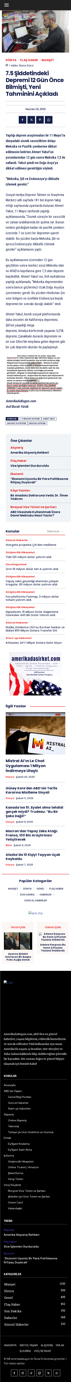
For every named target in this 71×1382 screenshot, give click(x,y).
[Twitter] (31, 120)
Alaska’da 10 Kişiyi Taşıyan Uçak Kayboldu (33, 856)
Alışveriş (16, 447)
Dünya (11, 60)
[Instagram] (23, 1373)
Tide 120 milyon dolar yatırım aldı (28, 557)
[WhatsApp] (48, 120)
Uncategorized (16, 564)
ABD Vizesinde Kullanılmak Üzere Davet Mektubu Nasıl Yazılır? (35, 513)
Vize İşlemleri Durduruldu (29, 466)
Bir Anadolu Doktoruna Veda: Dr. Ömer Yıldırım (39, 497)
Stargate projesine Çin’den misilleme (31, 545)
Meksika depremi (37, 423)
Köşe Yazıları (20, 490)
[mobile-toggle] (6, 5)
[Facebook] (22, 120)
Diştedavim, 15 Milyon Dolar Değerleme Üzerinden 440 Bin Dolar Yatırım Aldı (32, 613)
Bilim (9, 845)
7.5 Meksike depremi (30, 419)
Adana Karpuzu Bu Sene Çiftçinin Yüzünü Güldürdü (53, 947)
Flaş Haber (29, 60)
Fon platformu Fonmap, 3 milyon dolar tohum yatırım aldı (32, 598)
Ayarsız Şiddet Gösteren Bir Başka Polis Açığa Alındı (18, 956)
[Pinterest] (40, 120)
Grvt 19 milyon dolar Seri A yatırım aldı (32, 569)
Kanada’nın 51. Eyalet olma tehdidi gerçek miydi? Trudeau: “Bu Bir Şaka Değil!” (34, 811)
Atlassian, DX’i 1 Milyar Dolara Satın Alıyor (34, 643)
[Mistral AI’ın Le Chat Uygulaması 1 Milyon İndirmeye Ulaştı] (35, 733)
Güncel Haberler (17, 540)
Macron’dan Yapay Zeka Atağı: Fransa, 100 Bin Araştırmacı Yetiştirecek (32, 835)
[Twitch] (40, 1373)
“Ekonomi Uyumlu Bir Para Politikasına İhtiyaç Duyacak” (39, 480)
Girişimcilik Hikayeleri (20, 552)
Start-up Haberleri (19, 638)
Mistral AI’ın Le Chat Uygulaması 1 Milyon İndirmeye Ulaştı (26, 765)
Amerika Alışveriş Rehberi (29, 453)
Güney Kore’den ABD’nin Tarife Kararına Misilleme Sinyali (31, 790)
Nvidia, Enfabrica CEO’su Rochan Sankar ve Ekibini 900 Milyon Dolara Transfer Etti (35, 628)
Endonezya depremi (16, 423)
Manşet (47, 60)
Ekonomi (16, 473)
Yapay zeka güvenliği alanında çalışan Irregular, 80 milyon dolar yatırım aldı (32, 582)
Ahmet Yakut (49, 419)
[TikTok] (31, 1373)
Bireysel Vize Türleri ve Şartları (33, 507)
